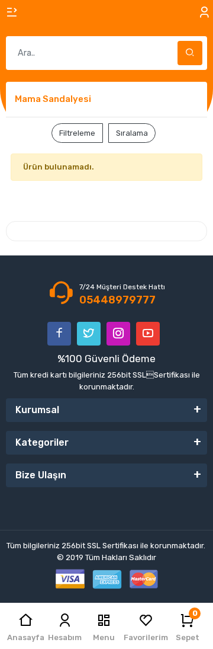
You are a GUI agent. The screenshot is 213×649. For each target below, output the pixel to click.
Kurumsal (37, 409)
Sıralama (132, 133)
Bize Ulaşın (40, 475)
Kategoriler (42, 442)
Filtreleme (77, 133)
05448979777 (117, 299)
